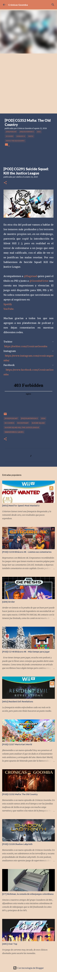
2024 (43, 418)
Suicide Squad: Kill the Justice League (22, 427)
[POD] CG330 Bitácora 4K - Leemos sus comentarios (26, 552)
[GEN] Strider (8, 602)
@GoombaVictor (39, 280)
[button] (5, 183)
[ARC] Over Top (9, 944)
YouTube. (9, 308)
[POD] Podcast (11, 132)
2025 (39, 132)
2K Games (9, 136)
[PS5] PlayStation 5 (27, 132)
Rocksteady (22, 423)
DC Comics (9, 423)
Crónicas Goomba (18, 4)
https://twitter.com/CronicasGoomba (25, 346)
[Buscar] (53, 4)
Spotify (8, 304)
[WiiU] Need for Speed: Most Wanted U (20, 505)
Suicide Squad (38, 423)
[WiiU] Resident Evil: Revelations (17, 701)
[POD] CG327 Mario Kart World (17, 744)
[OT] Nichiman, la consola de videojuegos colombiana (27, 894)
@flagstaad (30, 276)
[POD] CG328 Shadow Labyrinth (17, 844)
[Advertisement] (28, 83)
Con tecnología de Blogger (30, 967)
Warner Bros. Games (14, 432)
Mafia (30, 136)
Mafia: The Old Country (15, 141)
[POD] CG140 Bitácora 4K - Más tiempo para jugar (26, 652)
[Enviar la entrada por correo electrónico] (5, 415)
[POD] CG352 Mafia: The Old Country (20, 794)
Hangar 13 (21, 136)
